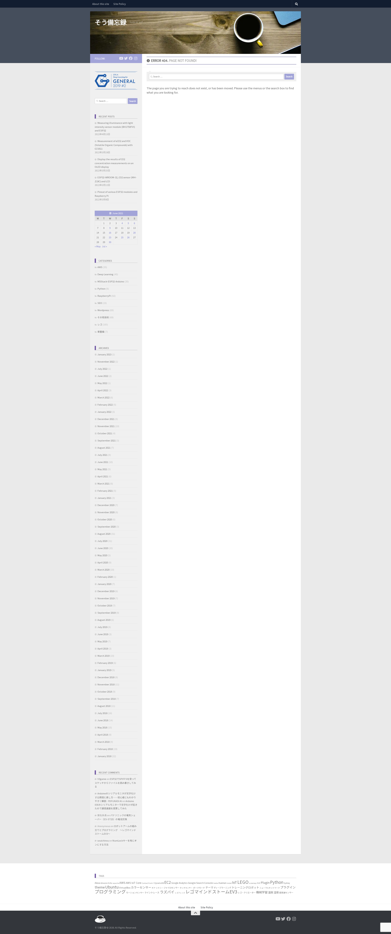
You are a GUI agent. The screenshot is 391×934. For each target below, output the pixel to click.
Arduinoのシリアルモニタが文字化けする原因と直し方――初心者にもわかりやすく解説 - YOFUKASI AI (115, 797)
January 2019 (104, 670)
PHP (258, 883)
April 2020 (102, 562)
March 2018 (103, 741)
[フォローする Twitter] (126, 58)
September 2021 (106, 440)
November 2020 (106, 512)
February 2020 (105, 576)
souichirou (103, 840)
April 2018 (102, 734)
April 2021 (102, 476)
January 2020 (104, 584)
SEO (99, 303)
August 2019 (103, 619)
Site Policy (119, 4)
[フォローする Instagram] (135, 58)
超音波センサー (286, 892)
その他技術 (103, 317)
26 (128, 237)
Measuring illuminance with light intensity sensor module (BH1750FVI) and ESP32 (115, 126)
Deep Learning (105, 274)
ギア (153, 887)
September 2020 (106, 526)
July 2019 (102, 627)
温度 (270, 892)
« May (98, 246)
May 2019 (102, 641)
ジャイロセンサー (171, 887)
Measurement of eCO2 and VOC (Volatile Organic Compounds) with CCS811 (114, 144)
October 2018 (104, 691)
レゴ (99, 324)
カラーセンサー (141, 887)
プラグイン (288, 887)
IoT (234, 882)
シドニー (159, 887)
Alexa (97, 882)
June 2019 (102, 634)
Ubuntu (112, 887)
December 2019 (105, 591)
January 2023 (104, 354)
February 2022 (105, 404)
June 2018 (102, 720)
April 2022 (102, 390)
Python (101, 288)
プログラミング (110, 891)
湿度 (276, 892)
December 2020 (105, 505)
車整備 (100, 331)
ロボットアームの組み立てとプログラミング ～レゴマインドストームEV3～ (116, 829)
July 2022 (102, 368)
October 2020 (104, 519)
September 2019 (106, 612)
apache (116, 883)
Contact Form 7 (148, 883)
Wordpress (103, 310)
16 (110, 232)
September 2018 (106, 698)
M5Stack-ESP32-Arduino (110, 281)
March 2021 (103, 483)
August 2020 (103, 533)
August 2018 (103, 705)
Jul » (104, 246)
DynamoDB (159, 883)
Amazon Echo (106, 883)
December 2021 (105, 419)
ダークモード (199, 887)
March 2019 (103, 655)
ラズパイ (167, 891)
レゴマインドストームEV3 (211, 891)
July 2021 (102, 454)
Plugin (265, 882)
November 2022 (106, 361)
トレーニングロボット (245, 887)
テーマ (209, 887)
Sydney (287, 883)
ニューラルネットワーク (270, 887)
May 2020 (102, 555)
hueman (222, 882)
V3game (101, 778)
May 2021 (102, 469)
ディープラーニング (222, 887)
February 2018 (105, 749)
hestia (215, 883)
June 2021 (102, 462)
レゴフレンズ (180, 893)
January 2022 (104, 411)
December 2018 (105, 677)
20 (134, 232)
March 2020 (103, 569)
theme (100, 887)
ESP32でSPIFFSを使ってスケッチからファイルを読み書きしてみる (115, 782)
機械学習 (262, 892)
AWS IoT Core (133, 883)
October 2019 (104, 605)
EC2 (167, 882)
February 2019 (105, 662)
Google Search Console (200, 882)
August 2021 (103, 447)
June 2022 (102, 375)
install (229, 883)
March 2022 (103, 397)
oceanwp (252, 883)
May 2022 (102, 383)
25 (122, 237)
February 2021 (105, 490)
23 (110, 237)
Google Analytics (179, 882)
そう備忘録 (110, 22)
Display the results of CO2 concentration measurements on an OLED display (114, 163)
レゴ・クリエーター (247, 892)
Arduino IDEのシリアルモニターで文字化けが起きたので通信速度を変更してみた (116, 804)
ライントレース (151, 892)
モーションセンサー (135, 892)
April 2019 (102, 648)
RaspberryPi (104, 295)
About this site (100, 4)
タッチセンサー (186, 887)
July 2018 (102, 713)
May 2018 (102, 727)
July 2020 (102, 540)
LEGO (242, 882)
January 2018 (104, 756)
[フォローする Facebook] (131, 58)
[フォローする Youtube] (121, 58)
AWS (99, 267)
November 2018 (106, 684)
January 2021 (104, 497)
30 (110, 242)
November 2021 (106, 426)
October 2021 (104, 433)
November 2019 (106, 598)
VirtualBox (124, 887)
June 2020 (102, 548)
